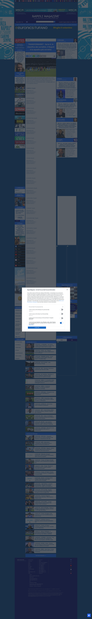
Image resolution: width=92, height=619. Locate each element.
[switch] (61, 309)
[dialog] (46, 310)
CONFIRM (37, 327)
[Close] (67, 290)
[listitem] (46, 307)
